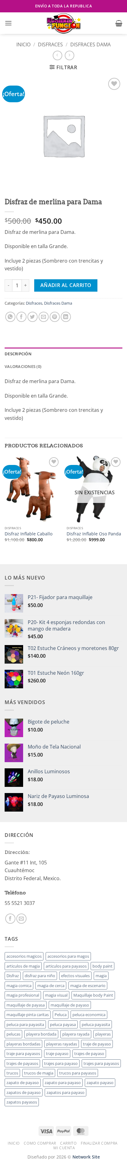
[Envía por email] (44, 317)
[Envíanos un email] (21, 919)
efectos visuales (75, 975)
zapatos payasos (21, 1102)
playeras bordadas (23, 1044)
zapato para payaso (63, 1082)
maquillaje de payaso (70, 1005)
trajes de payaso (89, 1053)
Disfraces (50, 44)
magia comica (18, 985)
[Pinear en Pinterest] (55, 317)
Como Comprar (40, 1143)
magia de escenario (87, 985)
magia (101, 975)
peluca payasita (96, 1024)
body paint (102, 966)
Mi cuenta (64, 1147)
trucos (12, 1073)
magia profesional (22, 995)
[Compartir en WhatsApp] (10, 317)
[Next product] (57, 55)
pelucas (13, 1034)
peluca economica (88, 1014)
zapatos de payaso (23, 1092)
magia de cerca (50, 985)
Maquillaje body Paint (93, 995)
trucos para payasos (77, 1073)
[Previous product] (69, 55)
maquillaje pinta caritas (27, 1014)
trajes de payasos (22, 1063)
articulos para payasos (66, 966)
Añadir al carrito (66, 285)
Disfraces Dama (90, 44)
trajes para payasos (101, 1063)
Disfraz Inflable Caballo (28, 534)
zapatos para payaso (65, 1092)
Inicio (23, 44)
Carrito (68, 1143)
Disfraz (12, 975)
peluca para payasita (25, 1024)
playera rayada (75, 1034)
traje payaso (57, 1053)
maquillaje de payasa (25, 1005)
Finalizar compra (99, 1143)
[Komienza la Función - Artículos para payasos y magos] (63, 23)
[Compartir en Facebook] (21, 317)
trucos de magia (38, 1073)
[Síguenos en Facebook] (10, 919)
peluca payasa (63, 1024)
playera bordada (41, 1034)
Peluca (61, 1014)
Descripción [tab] (18, 354)
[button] (8, 23)
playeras (103, 1034)
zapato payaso (100, 1082)
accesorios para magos (68, 956)
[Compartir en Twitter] (32, 317)
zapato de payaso (22, 1082)
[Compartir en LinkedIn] (66, 317)
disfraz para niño (40, 975)
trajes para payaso (61, 1063)
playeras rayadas (61, 1044)
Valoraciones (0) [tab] (23, 366)
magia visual (56, 995)
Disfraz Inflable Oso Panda (94, 534)
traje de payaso (97, 1044)
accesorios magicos (24, 956)
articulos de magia (23, 966)
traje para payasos (23, 1053)
